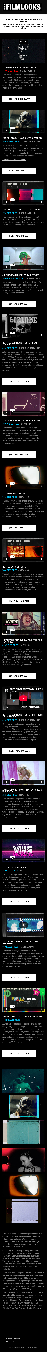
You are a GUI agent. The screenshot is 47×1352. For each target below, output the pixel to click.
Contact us (9, 1341)
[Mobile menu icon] (43, 7)
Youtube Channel (12, 1339)
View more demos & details (14, 160)
